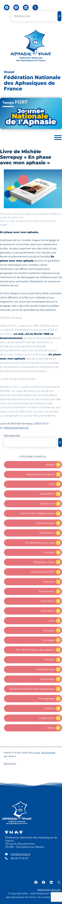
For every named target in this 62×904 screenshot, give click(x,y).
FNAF (9, 72)
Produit (49, 659)
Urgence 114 (46, 718)
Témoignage (46, 698)
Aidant (50, 464)
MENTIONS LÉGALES (49, 889)
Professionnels (45, 669)
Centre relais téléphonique (37, 513)
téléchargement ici (16, 427)
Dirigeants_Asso (44, 562)
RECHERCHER (12, 435)
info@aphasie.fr (20, 854)
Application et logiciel (40, 474)
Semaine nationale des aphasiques (31, 688)
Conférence (46, 532)
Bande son (47, 503)
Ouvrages (48, 640)
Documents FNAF (42, 571)
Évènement (46, 591)
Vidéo (50, 727)
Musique (48, 630)
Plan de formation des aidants (35, 649)
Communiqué (45, 523)
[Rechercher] (59, 16)
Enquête (48, 581)
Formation (47, 601)
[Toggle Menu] (58, 137)
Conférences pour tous (39, 542)
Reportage (47, 679)
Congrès (49, 552)
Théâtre (49, 708)
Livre (51, 620)
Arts (51, 484)
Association (47, 493)
